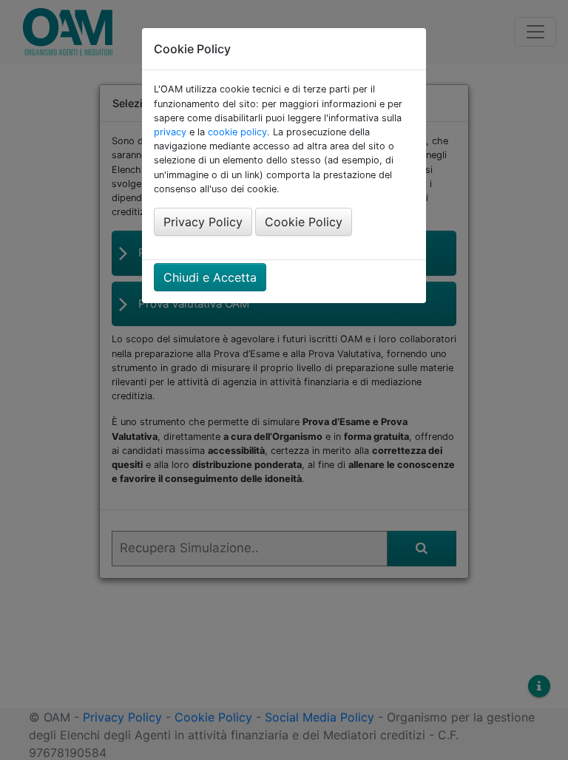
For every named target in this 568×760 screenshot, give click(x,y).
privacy (170, 132)
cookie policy (237, 132)
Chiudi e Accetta (210, 277)
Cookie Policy (303, 221)
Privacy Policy (203, 221)
